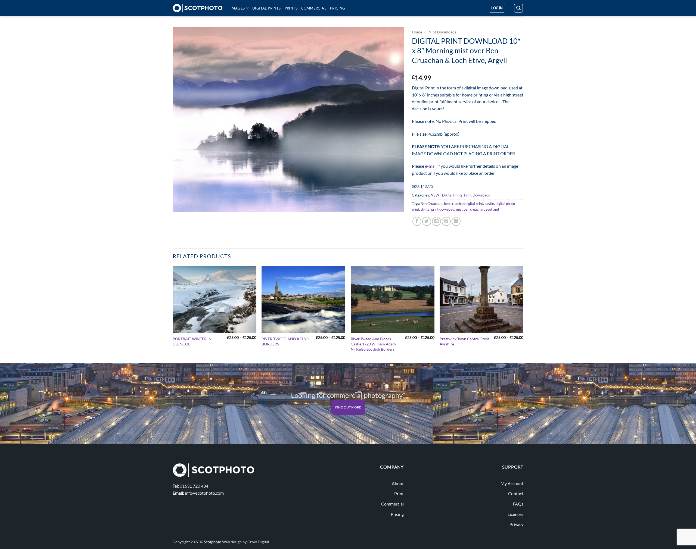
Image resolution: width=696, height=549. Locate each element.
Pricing (337, 8)
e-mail (431, 166)
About (398, 483)
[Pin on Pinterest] (446, 221)
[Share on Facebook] (416, 221)
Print (399, 493)
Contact (515, 493)
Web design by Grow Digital (245, 541)
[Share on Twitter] (426, 221)
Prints (291, 8)
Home (417, 32)
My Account (512, 483)
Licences (515, 514)
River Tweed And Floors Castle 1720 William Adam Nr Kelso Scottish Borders (373, 343)
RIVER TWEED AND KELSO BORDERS (285, 341)
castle (489, 203)
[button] (497, 8)
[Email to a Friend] (436, 221)
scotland (492, 209)
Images (238, 8)
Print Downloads (441, 32)
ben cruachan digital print (463, 203)
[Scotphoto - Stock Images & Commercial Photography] (197, 8)
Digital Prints (266, 8)
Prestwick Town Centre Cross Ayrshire (464, 341)
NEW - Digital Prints (446, 195)
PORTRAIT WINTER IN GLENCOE (192, 341)
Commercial (313, 8)
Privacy (516, 524)
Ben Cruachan (431, 203)
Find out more (348, 407)
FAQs (518, 503)
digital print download (437, 209)
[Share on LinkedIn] (456, 221)
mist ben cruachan (470, 209)
